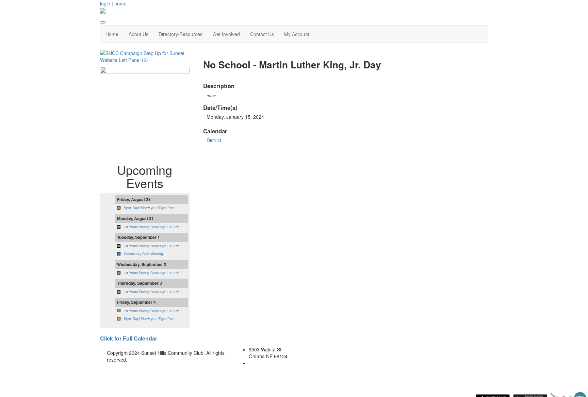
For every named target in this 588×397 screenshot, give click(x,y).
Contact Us (262, 34)
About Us (138, 34)
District (214, 140)
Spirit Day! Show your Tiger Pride (150, 207)
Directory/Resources (180, 34)
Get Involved (226, 34)
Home (111, 34)
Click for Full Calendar (128, 338)
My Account (296, 34)
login (105, 3)
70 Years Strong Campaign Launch (151, 227)
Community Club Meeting (143, 253)
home (120, 3)
